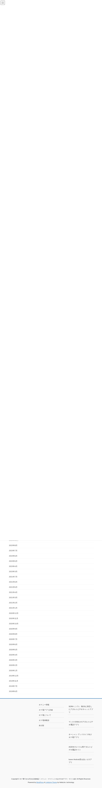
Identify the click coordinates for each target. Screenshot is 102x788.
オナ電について (45, 715)
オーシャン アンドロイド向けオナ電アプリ (80, 735)
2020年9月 (13, 629)
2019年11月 (13, 681)
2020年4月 (13, 655)
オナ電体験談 (44, 720)
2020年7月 (13, 639)
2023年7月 (13, 551)
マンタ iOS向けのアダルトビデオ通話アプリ (81, 723)
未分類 (41, 725)
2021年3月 (13, 597)
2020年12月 (13, 613)
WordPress (40, 782)
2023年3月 (13, 571)
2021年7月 (13, 577)
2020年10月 (13, 624)
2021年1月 (13, 608)
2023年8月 (13, 545)
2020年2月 (13, 665)
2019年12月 (13, 676)
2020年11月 (13, 618)
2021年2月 (13, 603)
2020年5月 (13, 650)
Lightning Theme (51, 782)
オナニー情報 (44, 705)
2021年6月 (13, 582)
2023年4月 (13, 566)
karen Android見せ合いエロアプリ (80, 760)
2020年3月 (13, 660)
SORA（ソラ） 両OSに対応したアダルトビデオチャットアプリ (81, 709)
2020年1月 (13, 671)
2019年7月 (13, 686)
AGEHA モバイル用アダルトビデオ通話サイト (80, 748)
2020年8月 (13, 634)
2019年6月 (13, 691)
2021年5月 (13, 587)
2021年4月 (13, 592)
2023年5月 (13, 561)
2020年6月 (13, 644)
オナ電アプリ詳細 (46, 710)
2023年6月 (13, 556)
